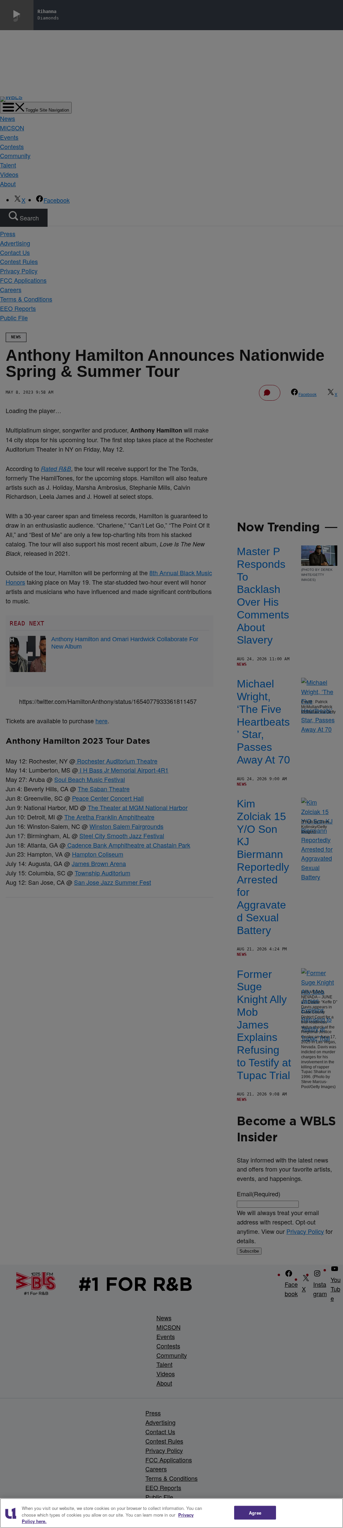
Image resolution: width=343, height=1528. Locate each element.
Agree (255, 1512)
